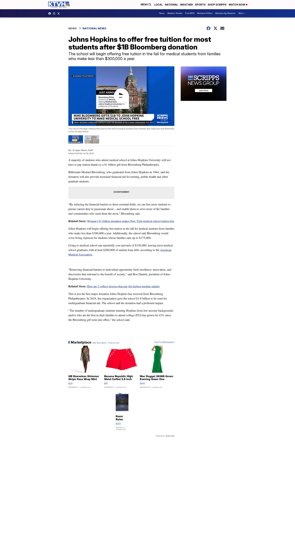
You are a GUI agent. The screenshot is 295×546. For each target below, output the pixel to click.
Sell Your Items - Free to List (105, 343)
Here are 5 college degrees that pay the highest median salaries (123, 286)
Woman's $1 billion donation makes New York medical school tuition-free (130, 221)
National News (94, 28)
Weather (186, 4)
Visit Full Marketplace (164, 342)
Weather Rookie (174, 13)
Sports (200, 4)
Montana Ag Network (225, 13)
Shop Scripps (217, 4)
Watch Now (237, 4)
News (162, 13)
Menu (145, 4)
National (171, 4)
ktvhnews (55, 13)
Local (158, 4)
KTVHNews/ (50, 13)
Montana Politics (204, 13)
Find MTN (189, 13)
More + (242, 13)
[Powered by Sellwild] (169, 436)
